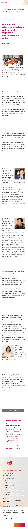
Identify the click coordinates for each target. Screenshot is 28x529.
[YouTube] (11, 448)
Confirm (19, 525)
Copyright (6, 503)
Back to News (14, 410)
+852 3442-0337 (14, 440)
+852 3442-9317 (13, 438)
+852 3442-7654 (8, 482)
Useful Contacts (18, 499)
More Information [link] (8, 518)
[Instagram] (9, 448)
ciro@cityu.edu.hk (14, 442)
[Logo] (7, 463)
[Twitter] (15, 448)
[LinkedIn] (14, 448)
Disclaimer (18, 505)
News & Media (12, 8)
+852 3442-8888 (8, 488)
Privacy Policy (19, 503)
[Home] (4, 3)
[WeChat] (20, 448)
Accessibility (6, 501)
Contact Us (6, 499)
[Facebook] (7, 448)
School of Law (6, 74)
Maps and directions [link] (7, 493)
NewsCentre (22, 8)
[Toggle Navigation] (25, 3)
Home (4, 8)
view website (12, 445)
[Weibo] (18, 448)
